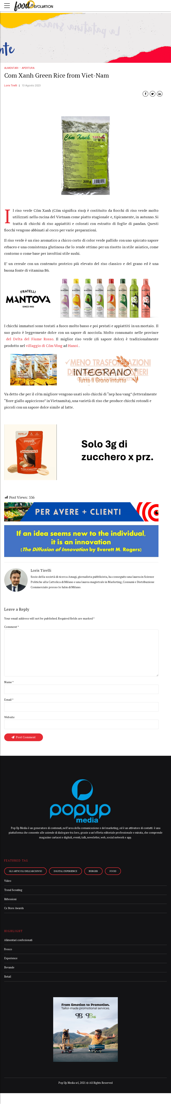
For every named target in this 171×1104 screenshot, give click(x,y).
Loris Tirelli (10, 85)
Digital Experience (65, 871)
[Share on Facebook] (145, 94)
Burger (93, 871)
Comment (11, 627)
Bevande (9, 967)
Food (113, 871)
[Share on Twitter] (152, 94)
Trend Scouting (13, 890)
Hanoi (73, 345)
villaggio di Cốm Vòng (44, 345)
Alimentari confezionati (18, 940)
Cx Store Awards (14, 908)
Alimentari (11, 68)
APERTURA (28, 68)
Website (9, 717)
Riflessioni (10, 899)
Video (7, 881)
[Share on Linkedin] (159, 94)
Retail (7, 976)
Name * (9, 682)
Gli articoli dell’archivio (25, 871)
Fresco (8, 949)
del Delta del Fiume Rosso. (31, 339)
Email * (9, 700)
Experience (11, 958)
